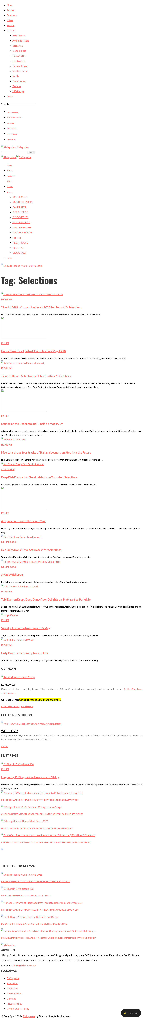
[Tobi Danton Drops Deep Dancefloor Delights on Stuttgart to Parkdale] (20, 586)
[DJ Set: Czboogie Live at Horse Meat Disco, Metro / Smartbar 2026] (24, 821)
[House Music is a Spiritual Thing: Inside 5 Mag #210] (24, 338)
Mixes (10, 20)
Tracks (10, 10)
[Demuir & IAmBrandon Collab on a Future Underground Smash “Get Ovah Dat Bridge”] (48, 930)
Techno (16, 86)
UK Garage (18, 91)
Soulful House (20, 71)
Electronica (18, 60)
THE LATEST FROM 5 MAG (18, 865)
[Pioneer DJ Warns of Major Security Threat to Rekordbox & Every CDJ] (42, 793)
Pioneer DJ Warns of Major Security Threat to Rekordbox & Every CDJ (40, 800)
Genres (11, 30)
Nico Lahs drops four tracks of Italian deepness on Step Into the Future (46, 452)
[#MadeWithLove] (31, 561)
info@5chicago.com (25, 965)
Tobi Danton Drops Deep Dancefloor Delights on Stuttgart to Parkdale (46, 599)
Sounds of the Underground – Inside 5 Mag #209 (32, 423)
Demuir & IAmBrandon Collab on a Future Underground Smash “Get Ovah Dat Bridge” (48, 938)
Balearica (17, 45)
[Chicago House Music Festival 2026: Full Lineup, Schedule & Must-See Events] (31, 807)
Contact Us (11, 139)
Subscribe (12, 983)
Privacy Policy (14, 1003)
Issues (5, 343)
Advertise (10, 123)
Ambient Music (20, 40)
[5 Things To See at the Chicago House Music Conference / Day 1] (21, 874)
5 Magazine (13, 978)
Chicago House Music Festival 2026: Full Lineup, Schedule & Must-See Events (42, 814)
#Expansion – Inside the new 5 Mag (23, 521)
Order (4, 746)
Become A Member (14, 117)
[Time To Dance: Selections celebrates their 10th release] (22, 363)
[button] (131, 1013)
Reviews (6, 299)
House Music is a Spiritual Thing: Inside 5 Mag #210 (33, 351)
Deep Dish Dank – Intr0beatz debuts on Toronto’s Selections (39, 477)
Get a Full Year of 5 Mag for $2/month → (40, 699)
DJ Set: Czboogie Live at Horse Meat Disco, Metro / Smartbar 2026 (36, 828)
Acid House (18, 35)
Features (12, 15)
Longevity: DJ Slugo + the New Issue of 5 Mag (30, 777)
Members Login (12, 112)
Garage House (20, 65)
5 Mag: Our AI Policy (18, 1008)
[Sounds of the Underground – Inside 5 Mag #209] (24, 410)
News (10, 5)
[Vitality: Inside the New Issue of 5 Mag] (9, 615)
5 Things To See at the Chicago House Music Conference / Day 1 (35, 881)
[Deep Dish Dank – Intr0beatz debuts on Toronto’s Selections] (22, 464)
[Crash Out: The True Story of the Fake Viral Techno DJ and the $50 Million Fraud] (48, 835)
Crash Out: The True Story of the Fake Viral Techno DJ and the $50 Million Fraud (45, 842)
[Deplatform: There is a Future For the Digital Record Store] (29, 916)
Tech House (19, 81)
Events (10, 25)
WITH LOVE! (9, 731)
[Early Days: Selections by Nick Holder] (17, 640)
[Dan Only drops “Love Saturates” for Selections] (21, 536)
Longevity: (8, 684)
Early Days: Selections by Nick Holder (24, 653)
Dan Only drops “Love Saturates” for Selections (31, 549)
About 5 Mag (11, 128)
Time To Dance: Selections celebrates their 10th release (36, 376)
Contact (11, 998)
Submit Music (12, 134)
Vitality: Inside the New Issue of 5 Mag (25, 628)
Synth (15, 76)
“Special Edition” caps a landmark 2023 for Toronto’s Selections (41, 307)
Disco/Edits (18, 55)
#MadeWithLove (12, 574)
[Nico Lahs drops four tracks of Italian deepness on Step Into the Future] (13, 439)
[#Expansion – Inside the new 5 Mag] (24, 508)
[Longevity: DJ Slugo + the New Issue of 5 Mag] (17, 764)
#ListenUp (7, 469)
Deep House (19, 50)
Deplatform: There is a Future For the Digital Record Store (34, 924)
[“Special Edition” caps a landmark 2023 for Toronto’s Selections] (32, 294)
